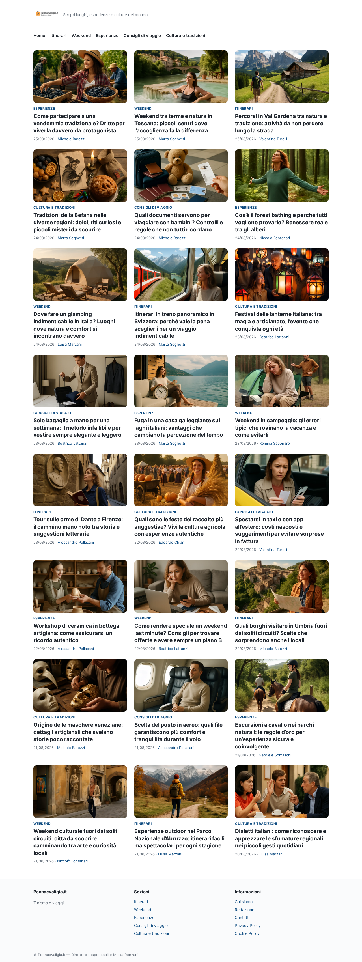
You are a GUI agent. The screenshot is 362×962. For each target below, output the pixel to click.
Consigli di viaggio (142, 35)
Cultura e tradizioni (185, 35)
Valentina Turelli (273, 139)
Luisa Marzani (70, 344)
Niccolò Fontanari (274, 238)
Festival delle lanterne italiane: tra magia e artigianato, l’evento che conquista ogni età (278, 321)
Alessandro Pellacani (76, 542)
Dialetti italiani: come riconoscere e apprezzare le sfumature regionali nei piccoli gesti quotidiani (280, 838)
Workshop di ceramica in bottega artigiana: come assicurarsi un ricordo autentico (76, 633)
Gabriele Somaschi (275, 755)
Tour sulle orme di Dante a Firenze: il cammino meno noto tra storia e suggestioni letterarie (78, 526)
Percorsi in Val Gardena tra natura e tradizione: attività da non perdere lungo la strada (281, 123)
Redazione (244, 909)
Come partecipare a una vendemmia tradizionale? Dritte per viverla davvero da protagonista (79, 123)
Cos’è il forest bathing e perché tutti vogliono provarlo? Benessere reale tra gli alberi (281, 222)
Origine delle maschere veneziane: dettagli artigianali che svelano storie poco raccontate (78, 732)
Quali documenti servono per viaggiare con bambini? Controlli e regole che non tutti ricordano (178, 222)
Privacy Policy (248, 925)
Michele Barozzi (71, 139)
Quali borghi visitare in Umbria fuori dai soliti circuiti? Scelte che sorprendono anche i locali (281, 633)
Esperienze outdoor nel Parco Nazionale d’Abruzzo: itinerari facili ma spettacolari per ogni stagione (179, 838)
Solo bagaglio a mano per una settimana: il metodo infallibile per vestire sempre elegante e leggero (77, 427)
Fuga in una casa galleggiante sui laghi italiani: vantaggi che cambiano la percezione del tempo (178, 427)
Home (39, 35)
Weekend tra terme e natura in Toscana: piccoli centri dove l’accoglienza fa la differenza (173, 123)
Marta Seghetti (172, 139)
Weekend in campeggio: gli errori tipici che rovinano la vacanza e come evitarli (278, 427)
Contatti (242, 917)
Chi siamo (244, 901)
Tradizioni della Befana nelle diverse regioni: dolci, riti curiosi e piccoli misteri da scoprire (77, 222)
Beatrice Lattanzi (274, 337)
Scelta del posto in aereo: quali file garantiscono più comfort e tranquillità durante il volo (178, 732)
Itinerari (58, 35)
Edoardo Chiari (171, 542)
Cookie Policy (247, 933)
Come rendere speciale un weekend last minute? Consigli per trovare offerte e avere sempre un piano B (180, 633)
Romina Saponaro (274, 443)
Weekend (81, 35)
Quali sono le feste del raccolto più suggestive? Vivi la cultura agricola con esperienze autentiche (179, 526)
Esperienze (107, 35)
